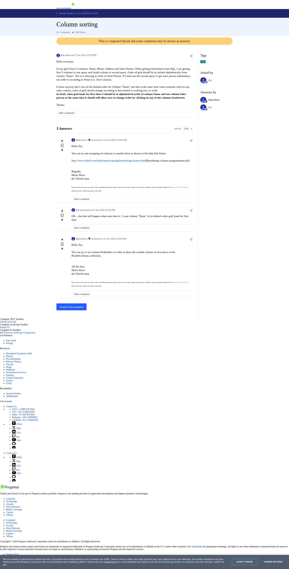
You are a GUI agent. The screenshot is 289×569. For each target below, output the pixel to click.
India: (23, 414)
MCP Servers (6, 332)
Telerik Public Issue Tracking (179, 187)
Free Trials (11, 340)
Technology (11, 501)
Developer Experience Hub (19, 353)
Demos (9, 356)
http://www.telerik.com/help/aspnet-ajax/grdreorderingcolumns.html (108, 160)
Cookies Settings (273, 561)
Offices (9, 515)
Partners (10, 375)
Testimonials (12, 396)
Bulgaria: (24, 417)
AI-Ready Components (24, 332)
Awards (9, 504)
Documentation (13, 359)
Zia (62, 55)
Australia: (25, 420)
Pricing (9, 343)
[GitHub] (14, 444)
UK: (23, 412)
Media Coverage (14, 509)
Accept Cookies (244, 561)
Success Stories (13, 393)
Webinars (10, 369)
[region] (144, 562)
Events (9, 380)
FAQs (9, 383)
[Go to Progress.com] (10, 488)
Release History (13, 361)
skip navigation (63, 8)
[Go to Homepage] (72, 8)
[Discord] (14, 448)
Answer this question (71, 307)
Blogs (9, 367)
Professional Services (16, 372)
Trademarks (196, 546)
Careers (9, 512)
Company (10, 498)
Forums (9, 364)
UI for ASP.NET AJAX (86, 13)
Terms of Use (12, 554)
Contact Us (11, 406)
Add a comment (66, 113)
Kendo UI (5, 327)
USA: (23, 409)
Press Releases (13, 506)
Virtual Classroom (14, 378)
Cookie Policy (110, 561)
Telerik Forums (65, 13)
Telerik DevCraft (8, 322)
